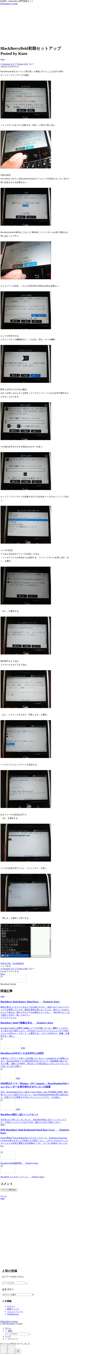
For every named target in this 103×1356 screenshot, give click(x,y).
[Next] (11, 1349)
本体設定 (20, 963)
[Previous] (4, 1349)
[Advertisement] (51, 25)
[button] (31, 64)
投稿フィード (13, 1309)
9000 (3, 963)
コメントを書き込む (9, 1190)
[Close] (18, 1351)
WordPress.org (13, 1314)
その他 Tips (10, 963)
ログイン (11, 1306)
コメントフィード (15, 1312)
